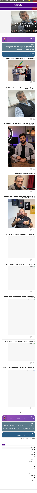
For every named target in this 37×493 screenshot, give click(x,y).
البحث (3, 444)
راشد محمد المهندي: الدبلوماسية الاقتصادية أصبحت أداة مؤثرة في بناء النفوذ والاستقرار (19, 296)
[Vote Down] (31, 82)
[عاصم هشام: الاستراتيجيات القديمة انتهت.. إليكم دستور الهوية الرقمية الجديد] (21, 278)
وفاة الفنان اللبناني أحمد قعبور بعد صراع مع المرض (25, 173)
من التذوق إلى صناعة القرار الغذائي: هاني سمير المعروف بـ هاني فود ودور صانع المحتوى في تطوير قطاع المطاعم (19, 197)
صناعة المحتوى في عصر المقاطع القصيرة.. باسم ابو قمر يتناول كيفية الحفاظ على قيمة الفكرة (19, 124)
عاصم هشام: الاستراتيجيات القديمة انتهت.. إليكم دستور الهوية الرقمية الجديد (19, 264)
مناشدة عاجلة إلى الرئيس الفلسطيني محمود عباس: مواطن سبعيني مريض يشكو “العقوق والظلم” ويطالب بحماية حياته (19, 87)
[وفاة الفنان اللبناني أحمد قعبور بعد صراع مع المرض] (21, 182)
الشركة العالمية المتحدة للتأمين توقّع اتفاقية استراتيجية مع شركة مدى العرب (19, 341)
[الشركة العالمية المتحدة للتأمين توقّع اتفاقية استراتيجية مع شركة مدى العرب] (21, 352)
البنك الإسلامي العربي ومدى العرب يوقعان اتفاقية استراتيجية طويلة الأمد (20, 58)
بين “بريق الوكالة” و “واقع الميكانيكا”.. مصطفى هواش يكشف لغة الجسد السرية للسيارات (19, 368)
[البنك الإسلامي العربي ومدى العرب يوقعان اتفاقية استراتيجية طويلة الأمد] (21, 70)
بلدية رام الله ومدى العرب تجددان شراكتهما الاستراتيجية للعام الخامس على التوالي (19, 234)
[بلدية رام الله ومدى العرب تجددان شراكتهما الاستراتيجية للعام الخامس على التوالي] (21, 247)
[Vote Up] (34, 82)
